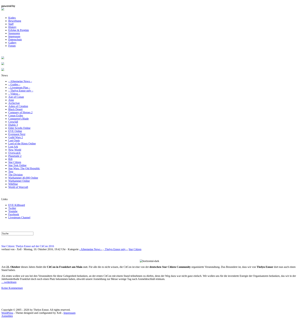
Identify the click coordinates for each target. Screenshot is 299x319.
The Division (15, 174)
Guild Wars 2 (15, 137)
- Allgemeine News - (90, 249)
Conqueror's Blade (18, 118)
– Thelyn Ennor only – (20, 90)
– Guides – (14, 84)
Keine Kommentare (12, 288)
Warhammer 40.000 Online (23, 177)
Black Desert (15, 109)
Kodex (12, 17)
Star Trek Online (17, 165)
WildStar (13, 183)
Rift (10, 159)
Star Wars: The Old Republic (24, 168)
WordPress (7, 312)
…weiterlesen (8, 282)
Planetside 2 (14, 155)
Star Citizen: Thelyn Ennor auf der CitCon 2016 (27, 246)
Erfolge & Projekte (18, 30)
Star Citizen (14, 162)
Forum (12, 45)
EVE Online (15, 131)
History (12, 27)
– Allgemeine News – (20, 81)
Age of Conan (16, 96)
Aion (11, 99)
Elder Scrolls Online (19, 127)
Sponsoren (14, 33)
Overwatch (14, 152)
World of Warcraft (18, 187)
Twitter (12, 208)
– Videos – (14, 93)
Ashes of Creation (18, 106)
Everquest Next (16, 134)
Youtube (12, 211)
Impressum (14, 36)
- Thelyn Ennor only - (115, 249)
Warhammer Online (19, 180)
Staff (10, 23)
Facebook (13, 214)
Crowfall (13, 121)
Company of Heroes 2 (20, 112)
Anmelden (7, 316)
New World (14, 149)
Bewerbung (14, 20)
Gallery (12, 42)
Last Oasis (14, 140)
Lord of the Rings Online (22, 143)
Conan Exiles (15, 115)
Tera (10, 171)
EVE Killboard (16, 205)
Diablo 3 (13, 124)
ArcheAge (14, 103)
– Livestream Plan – (19, 87)
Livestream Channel (19, 217)
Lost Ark (13, 146)
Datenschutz (15, 39)
